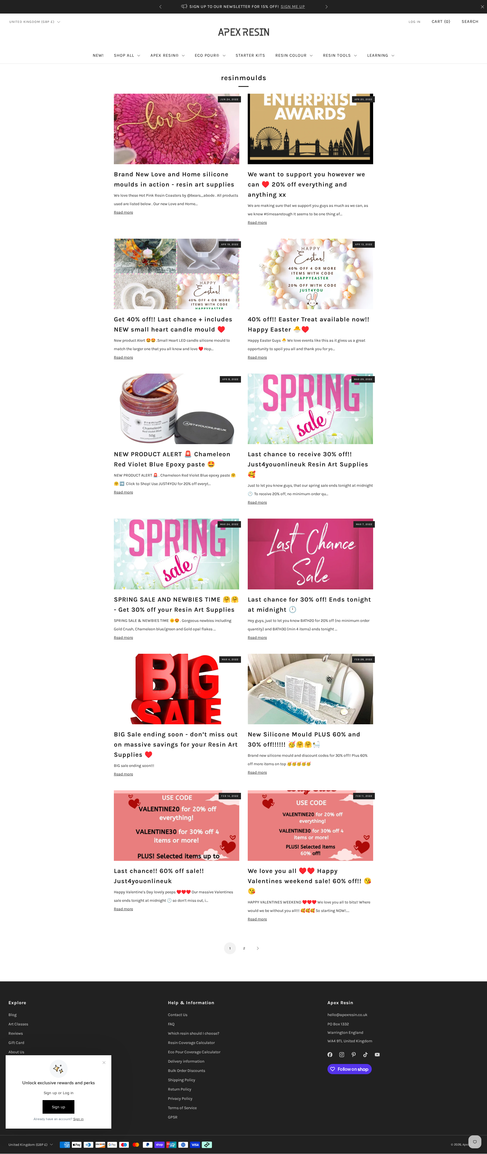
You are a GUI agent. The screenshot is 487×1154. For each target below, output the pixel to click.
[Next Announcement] (326, 6)
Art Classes (18, 1024)
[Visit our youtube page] (377, 1055)
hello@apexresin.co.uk (347, 1014)
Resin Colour (291, 55)
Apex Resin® (164, 55)
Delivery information (186, 1061)
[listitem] (200, 7)
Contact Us (177, 1014)
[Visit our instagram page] (341, 1055)
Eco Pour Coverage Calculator (194, 1052)
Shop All (124, 55)
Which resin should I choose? (193, 1033)
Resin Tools (337, 55)
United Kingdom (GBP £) (31, 22)
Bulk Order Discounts (186, 1070)
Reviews (15, 1033)
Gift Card (16, 1042)
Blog (12, 1014)
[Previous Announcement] (160, 6)
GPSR (173, 1117)
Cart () (441, 21)
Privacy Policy (180, 1098)
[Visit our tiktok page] (365, 1055)
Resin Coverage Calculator (191, 1042)
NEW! (98, 55)
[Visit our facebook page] (330, 1055)
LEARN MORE (245, 6)
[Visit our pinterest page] (353, 1055)
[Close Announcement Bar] (482, 7)
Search (470, 21)
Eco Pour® (207, 55)
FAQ (171, 1024)
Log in (414, 22)
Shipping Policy (181, 1080)
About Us (16, 1052)
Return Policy (179, 1089)
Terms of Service (182, 1107)
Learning (377, 55)
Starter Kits (250, 55)
